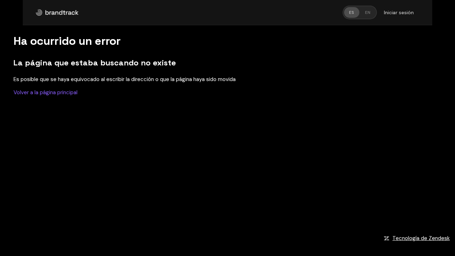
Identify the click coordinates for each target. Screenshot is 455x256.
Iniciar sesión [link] (399, 12)
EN (367, 12)
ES (351, 12)
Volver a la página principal (45, 92)
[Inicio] (57, 12)
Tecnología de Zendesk (421, 238)
